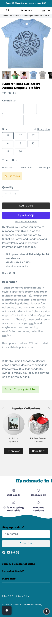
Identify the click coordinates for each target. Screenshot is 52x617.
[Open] (7, 610)
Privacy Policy (22, 596)
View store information (17, 266)
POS (21, 605)
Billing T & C (7, 596)
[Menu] (3, 10)
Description (9, 282)
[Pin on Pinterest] (14, 273)
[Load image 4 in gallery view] (26, 44)
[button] (46, 611)
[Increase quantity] (16, 194)
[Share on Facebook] (10, 273)
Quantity (7, 187)
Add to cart (26, 206)
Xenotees (14, 605)
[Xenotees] (26, 10)
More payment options (26, 222)
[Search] (9, 10)
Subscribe (26, 543)
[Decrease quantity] (4, 194)
